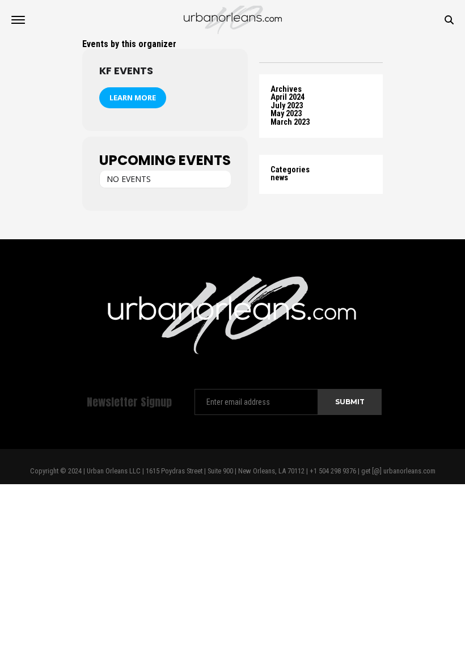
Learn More (132, 97)
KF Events (126, 70)
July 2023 (286, 106)
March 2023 (290, 122)
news (279, 178)
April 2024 (287, 97)
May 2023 (286, 113)
